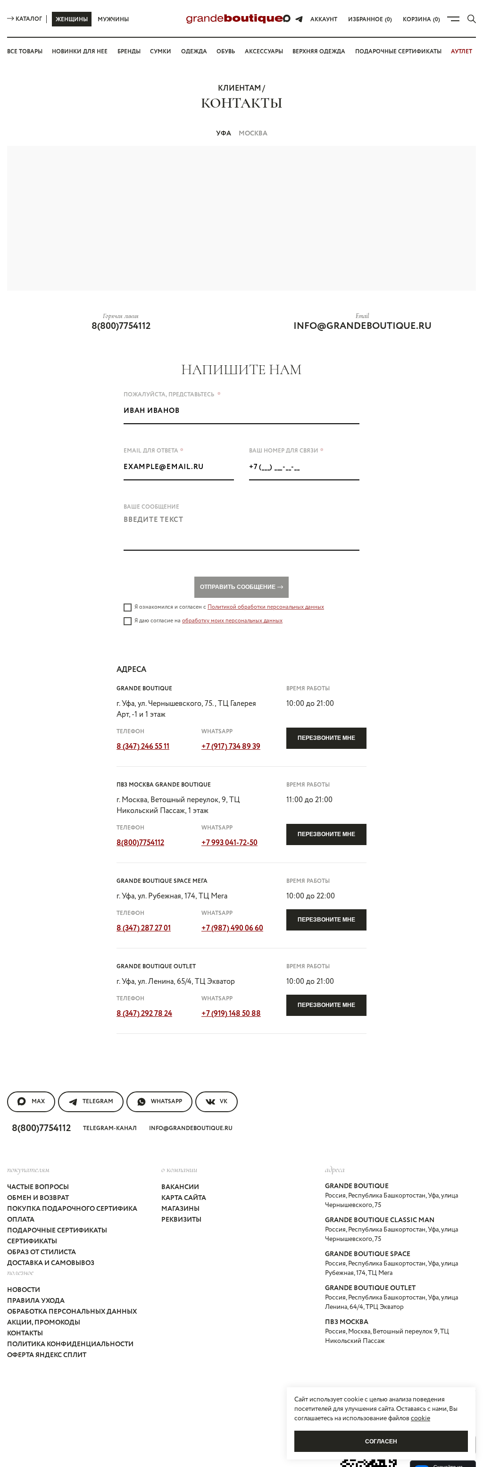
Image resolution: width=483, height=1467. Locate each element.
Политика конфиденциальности (70, 1344)
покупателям (28, 1169)
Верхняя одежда (318, 52)
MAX (38, 1102)
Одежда (194, 52)
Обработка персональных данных (72, 1311)
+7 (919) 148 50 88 (231, 1013)
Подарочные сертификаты (398, 52)
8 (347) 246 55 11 (143, 746)
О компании (179, 1169)
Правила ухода (36, 1301)
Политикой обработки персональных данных (266, 607)
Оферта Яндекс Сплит (46, 1355)
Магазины (180, 1209)
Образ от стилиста (41, 1252)
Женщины (72, 20)
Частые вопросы (38, 1187)
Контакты (25, 1333)
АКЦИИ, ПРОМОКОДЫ (43, 1322)
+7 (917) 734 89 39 (230, 746)
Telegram (98, 1102)
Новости (23, 1290)
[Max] (287, 19)
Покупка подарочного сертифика (72, 1209)
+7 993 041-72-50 (229, 843)
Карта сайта (183, 1198)
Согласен (381, 1441)
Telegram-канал (110, 1128)
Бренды (129, 52)
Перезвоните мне (326, 738)
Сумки (160, 52)
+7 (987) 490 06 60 (232, 928)
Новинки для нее (80, 52)
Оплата (20, 1219)
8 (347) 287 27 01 (144, 928)
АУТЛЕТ (461, 52)
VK (223, 1102)
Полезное (20, 1272)
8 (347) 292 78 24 (144, 1013)
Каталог (29, 19)
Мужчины (113, 20)
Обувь (226, 52)
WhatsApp (166, 1102)
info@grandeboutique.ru (362, 326)
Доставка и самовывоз (50, 1263)
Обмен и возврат (38, 1198)
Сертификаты (32, 1241)
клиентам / (241, 88)
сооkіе (420, 1418)
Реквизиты (181, 1219)
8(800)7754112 (121, 326)
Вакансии (180, 1187)
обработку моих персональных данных (232, 621)
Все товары (24, 52)
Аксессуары (264, 52)
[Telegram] (299, 19)
